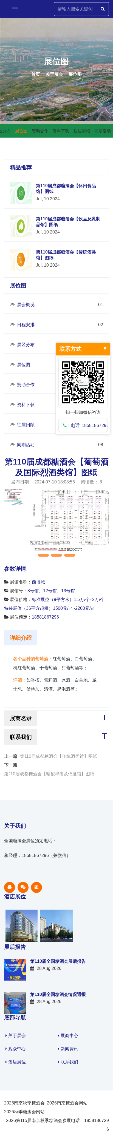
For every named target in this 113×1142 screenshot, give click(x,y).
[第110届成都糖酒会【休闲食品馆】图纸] (21, 192)
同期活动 (25, 444)
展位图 (75, 74)
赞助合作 (25, 384)
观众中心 (17, 1048)
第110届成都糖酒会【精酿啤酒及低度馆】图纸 (49, 773)
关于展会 (54, 74)
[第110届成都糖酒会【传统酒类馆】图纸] (21, 259)
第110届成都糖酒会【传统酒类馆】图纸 (66, 255)
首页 (35, 74)
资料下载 (25, 404)
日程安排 (25, 324)
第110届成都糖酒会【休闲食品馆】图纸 (66, 188)
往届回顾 (25, 424)
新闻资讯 (69, 1048)
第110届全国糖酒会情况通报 (58, 994)
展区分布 (25, 344)
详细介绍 (21, 638)
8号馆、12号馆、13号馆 (51, 590)
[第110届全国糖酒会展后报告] (15, 969)
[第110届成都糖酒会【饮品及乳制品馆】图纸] (21, 226)
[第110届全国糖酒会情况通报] (15, 1002)
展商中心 (69, 1035)
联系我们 (21, 737)
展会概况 (25, 304)
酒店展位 (17, 1062)
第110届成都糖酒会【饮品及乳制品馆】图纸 (68, 222)
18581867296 (45, 617)
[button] (43, 555)
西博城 (38, 582)
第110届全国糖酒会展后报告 (58, 961)
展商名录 (21, 718)
